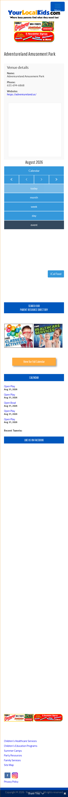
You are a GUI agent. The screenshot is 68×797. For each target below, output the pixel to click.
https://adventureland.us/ (21, 94)
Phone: (11, 82)
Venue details (18, 67)
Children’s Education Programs (20, 746)
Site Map (9, 765)
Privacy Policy (11, 782)
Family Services (12, 760)
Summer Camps (13, 751)
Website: (12, 91)
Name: (11, 73)
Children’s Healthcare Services (20, 741)
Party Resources (13, 755)
